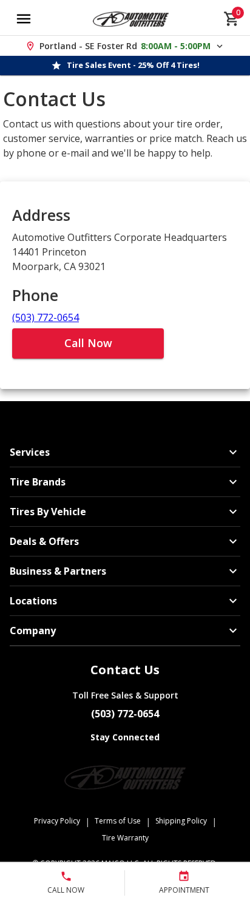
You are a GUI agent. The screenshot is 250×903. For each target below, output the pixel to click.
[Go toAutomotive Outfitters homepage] (131, 19)
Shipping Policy (181, 821)
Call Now (88, 343)
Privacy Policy (57, 821)
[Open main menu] (24, 19)
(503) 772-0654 (45, 317)
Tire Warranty (125, 838)
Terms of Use (118, 821)
